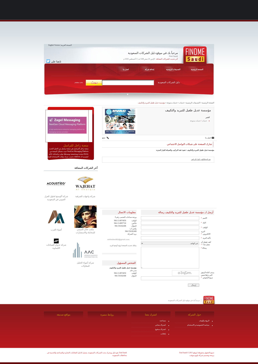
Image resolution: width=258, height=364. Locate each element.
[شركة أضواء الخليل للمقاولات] (85, 250)
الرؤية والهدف (204, 321)
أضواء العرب (56, 230)
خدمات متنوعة (172, 103)
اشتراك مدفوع (160, 329)
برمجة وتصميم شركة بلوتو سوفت (201, 355)
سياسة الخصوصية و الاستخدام (198, 325)
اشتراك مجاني (160, 325)
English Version (54, 45)
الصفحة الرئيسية (208, 103)
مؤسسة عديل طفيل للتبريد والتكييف (151, 103)
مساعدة (163, 321)
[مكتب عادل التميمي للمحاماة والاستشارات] (85, 217)
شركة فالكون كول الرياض (201, 159)
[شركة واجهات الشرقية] (85, 183)
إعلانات (163, 334)
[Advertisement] (129, 23)
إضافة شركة (149, 69)
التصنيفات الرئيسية (173, 69)
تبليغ (103, 138)
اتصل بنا (126, 69)
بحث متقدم (79, 82)
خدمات (181, 103)
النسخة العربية (66, 45)
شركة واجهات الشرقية (85, 196)
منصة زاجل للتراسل (75, 145)
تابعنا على (55, 61)
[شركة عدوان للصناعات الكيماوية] (56, 241)
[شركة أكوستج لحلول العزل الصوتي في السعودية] (56, 183)
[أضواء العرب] (56, 217)
